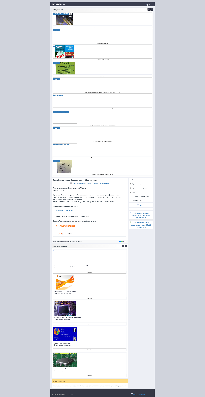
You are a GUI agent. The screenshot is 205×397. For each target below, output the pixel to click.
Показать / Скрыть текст (65, 210)
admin (54, 241)
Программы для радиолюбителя (63, 293)
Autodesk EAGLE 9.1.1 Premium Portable (65, 291)
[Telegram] (125, 241)
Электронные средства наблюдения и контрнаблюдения (102, 125)
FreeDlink (68, 234)
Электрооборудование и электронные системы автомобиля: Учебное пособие (102, 92)
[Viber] (123, 241)
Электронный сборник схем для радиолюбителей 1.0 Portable (71, 266)
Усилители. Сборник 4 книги (102, 59)
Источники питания (64, 241)
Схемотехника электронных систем (102, 76)
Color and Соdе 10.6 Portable (62, 343)
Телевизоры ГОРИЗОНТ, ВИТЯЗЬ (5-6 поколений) (68, 317)
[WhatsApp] (122, 241)
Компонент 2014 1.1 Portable (62, 369)
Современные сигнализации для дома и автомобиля (102, 108)
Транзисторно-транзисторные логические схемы (102, 157)
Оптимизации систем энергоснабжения (103, 141)
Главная (134, 180)
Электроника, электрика (61, 267)
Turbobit (60, 234)
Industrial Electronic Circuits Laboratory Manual (102, 174)
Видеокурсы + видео (137, 200)
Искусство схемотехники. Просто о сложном (102, 27)
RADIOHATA (58, 4)
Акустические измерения (102, 43)
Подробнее (89, 272)
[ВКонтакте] (120, 241)
